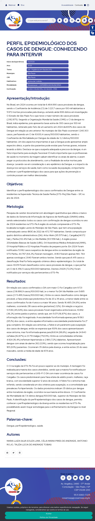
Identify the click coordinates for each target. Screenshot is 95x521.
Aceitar (49, 514)
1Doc (22, 5)
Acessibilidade (67, 5)
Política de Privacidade (49, 517)
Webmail (11, 5)
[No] (92, 512)
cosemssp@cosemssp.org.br (76, 497)
